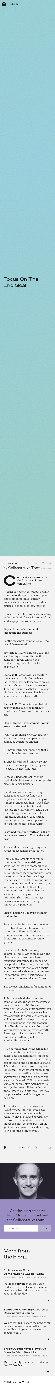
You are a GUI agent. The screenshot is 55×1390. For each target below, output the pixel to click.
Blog (14, 4)
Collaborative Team (24, 568)
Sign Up (45, 1228)
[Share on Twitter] (29, 564)
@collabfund (46, 568)
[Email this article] (43, 564)
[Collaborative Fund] (4, 4)
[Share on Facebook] (36, 564)
